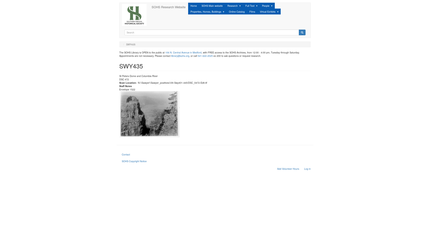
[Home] (135, 15)
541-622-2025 (205, 55)
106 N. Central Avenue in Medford (183, 52)
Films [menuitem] (252, 11)
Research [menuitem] (231, 6)
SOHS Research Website (169, 7)
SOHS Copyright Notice (134, 161)
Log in (307, 168)
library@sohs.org (180, 55)
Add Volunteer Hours (288, 168)
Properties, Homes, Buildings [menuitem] (204, 12)
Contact (126, 154)
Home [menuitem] (193, 5)
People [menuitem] (264, 6)
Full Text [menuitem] (248, 6)
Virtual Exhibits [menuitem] (266, 12)
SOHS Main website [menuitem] (212, 5)
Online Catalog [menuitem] (237, 11)
